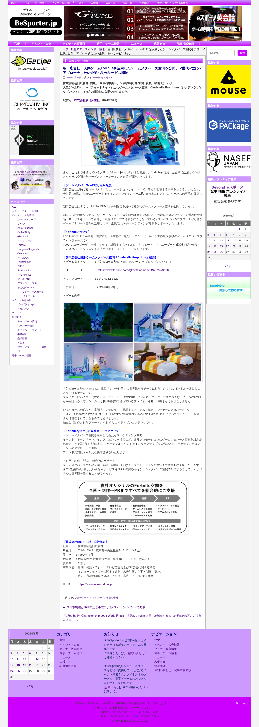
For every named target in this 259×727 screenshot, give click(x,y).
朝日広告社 (112, 597)
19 (221, 246)
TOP (13, 2)
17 (208, 246)
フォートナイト (82, 597)
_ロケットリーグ (26, 219)
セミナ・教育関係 (74, 43)
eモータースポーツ (33, 291)
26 (221, 251)
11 (215, 240)
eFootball (22, 236)
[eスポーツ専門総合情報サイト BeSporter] (35, 23)
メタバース (29, 295)
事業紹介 (22, 334)
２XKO (21, 223)
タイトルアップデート (29, 329)
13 (227, 240)
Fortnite (21, 244)
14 (233, 240)
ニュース (110, 2)
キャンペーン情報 (27, 321)
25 (215, 251)
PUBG (20, 266)
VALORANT (23, 278)
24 (208, 251)
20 (227, 246)
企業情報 (22, 338)
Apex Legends (25, 227)
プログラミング (25, 304)
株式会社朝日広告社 (87, 100)
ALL (14, 206)
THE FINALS (24, 274)
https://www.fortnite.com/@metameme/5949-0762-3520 (133, 270)
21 (233, 246)
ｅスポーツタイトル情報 (25, 210)
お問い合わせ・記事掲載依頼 (172, 2)
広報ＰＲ (127, 2)
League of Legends (28, 249)
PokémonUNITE (26, 261)
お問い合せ (134, 653)
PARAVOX (23, 257)
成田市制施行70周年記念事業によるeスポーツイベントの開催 (104, 607)
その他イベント (25, 287)
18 (215, 246)
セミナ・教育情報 (61, 2)
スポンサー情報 (25, 325)
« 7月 (227, 266)
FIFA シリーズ (25, 240)
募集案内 (22, 342)
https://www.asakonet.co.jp (95, 584)
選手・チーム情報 (88, 2)
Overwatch (23, 253)
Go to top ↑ (242, 703)
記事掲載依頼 (185, 43)
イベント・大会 (41, 43)
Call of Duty (23, 232)
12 (221, 240)
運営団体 (144, 2)
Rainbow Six (24, 270)
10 (208, 240)
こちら (132, 711)
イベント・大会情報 (34, 2)
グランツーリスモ (27, 283)
